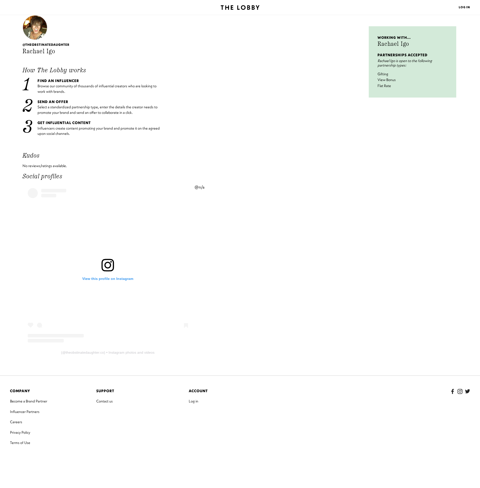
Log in (193, 401)
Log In (464, 7)
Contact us (104, 401)
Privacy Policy (20, 432)
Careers (16, 421)
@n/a (199, 187)
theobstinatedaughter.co (85, 352)
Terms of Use (20, 442)
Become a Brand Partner (28, 401)
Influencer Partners (25, 411)
